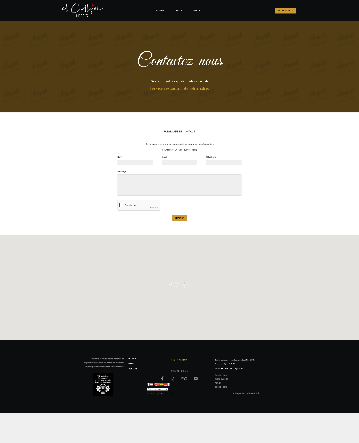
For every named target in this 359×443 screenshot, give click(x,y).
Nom (120, 157)
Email (164, 157)
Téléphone (211, 157)
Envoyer (179, 218)
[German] (165, 384)
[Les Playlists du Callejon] (196, 378)
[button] (179, 285)
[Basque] (151, 384)
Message (122, 171)
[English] (155, 384)
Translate (168, 393)
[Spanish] (162, 384)
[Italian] (168, 384)
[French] (148, 384)
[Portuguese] (158, 384)
